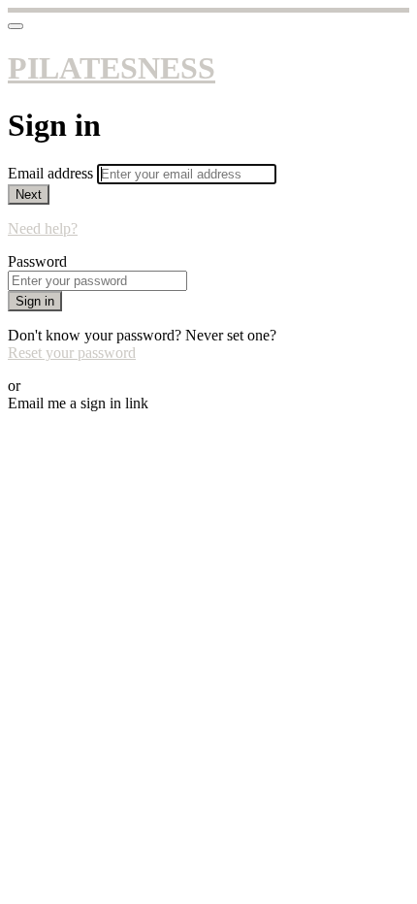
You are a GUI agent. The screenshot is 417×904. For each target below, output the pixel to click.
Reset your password (72, 352)
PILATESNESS (111, 67)
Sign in (35, 301)
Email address (52, 173)
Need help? (43, 228)
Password (37, 261)
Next (29, 194)
